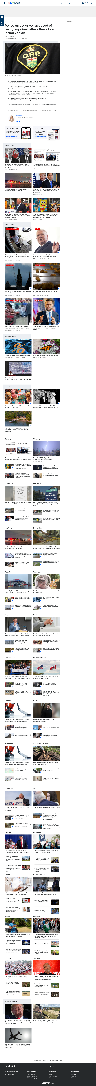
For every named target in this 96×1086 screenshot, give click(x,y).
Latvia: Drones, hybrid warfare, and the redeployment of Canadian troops (45, 1021)
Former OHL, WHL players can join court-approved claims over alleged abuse (17, 720)
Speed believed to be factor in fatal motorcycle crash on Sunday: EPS (51, 563)
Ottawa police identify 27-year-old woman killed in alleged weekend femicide (51, 512)
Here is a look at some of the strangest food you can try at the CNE (18, 406)
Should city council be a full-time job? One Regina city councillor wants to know (22, 650)
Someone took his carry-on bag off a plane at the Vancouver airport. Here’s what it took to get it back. (18, 1046)
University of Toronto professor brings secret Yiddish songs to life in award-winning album (18, 379)
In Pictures (45, 3)
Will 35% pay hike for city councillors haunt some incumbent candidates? (21, 727)
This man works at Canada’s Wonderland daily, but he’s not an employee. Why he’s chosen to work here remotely (45, 215)
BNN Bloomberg (53, 1076)
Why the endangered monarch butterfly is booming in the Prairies (45, 356)
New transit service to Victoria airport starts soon (51, 769)
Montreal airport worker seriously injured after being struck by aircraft (17, 189)
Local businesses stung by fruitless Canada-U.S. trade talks (46, 591)
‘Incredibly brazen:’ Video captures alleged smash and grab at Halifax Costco (18, 591)
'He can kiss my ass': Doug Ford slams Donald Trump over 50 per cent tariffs (44, 255)
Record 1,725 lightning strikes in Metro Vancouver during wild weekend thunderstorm (44, 459)
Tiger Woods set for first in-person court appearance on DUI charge (18, 935)
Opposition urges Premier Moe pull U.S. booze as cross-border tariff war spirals (17, 634)
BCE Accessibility (9, 1074)
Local (24, 3)
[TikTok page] (9, 1066)
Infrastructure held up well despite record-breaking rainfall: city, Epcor (50, 555)
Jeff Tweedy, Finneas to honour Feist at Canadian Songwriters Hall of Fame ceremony (46, 894)
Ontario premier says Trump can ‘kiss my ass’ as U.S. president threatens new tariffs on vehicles (18, 809)
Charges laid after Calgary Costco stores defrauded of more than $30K (22, 817)
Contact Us (45, 1060)
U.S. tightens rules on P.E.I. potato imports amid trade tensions (45, 292)
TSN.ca (51, 1078)
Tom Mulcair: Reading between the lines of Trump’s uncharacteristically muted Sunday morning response (18, 1022)
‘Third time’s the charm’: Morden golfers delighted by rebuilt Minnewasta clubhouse (51, 607)
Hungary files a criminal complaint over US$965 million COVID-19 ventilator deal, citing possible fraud (51, 826)
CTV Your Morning (56, 3)
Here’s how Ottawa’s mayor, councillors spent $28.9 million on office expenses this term (45, 504)
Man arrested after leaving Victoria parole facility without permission (51, 778)
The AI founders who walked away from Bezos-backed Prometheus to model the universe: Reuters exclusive (46, 978)
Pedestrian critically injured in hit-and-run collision (23, 509)
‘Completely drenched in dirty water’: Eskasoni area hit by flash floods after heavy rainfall (23, 599)
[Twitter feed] (6, 1066)
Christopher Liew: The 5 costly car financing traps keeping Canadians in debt (18, 356)
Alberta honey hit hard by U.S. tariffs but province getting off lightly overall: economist (46, 547)
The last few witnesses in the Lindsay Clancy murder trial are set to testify (46, 808)
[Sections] (4, 2)
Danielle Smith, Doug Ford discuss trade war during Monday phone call (22, 518)
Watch (38, 3)
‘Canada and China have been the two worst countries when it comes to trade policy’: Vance (46, 328)
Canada (31, 3)
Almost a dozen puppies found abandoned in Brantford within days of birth (51, 642)
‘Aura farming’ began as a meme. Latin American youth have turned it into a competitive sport (46, 936)
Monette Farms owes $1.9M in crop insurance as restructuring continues (22, 642)
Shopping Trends (69, 3)
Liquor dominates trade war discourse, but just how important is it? (22, 684)
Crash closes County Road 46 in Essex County (22, 769)
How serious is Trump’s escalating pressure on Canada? (18, 292)
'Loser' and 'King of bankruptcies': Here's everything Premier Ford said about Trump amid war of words (18, 215)
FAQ (50, 1060)
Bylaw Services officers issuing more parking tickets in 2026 (51, 519)
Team (60, 1060)
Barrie (7, 21)
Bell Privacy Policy (31, 1074)
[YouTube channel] (12, 1066)
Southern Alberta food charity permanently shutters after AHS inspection (18, 503)
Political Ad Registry (32, 1078)
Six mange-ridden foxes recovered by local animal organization (50, 735)
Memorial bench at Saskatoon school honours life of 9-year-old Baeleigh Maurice (17, 677)
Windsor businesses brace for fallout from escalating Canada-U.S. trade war (23, 778)
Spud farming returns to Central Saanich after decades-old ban (45, 763)
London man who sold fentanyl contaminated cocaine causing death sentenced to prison (23, 735)
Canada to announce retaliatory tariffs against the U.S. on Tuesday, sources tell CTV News (17, 166)
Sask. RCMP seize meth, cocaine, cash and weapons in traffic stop (23, 692)
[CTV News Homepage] (14, 3)
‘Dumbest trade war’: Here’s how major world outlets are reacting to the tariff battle (46, 165)
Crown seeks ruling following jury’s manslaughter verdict (43, 720)
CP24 (50, 1074)
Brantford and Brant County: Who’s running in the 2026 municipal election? (46, 634)
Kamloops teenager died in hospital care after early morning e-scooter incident (50, 467)
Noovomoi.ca (74, 1076)
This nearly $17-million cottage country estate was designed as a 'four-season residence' (16, 429)
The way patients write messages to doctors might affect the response (17, 893)
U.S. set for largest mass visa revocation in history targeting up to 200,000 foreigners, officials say (46, 190)
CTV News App (37, 1060)
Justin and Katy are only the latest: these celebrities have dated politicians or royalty (46, 406)
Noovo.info (73, 1074)
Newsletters (55, 1060)
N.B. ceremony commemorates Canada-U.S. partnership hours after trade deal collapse (23, 607)
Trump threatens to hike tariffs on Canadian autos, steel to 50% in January (18, 851)
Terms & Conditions (32, 1076)
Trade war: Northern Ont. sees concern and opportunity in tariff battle (46, 677)
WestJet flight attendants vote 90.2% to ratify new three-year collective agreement (46, 852)
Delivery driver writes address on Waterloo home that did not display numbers (51, 650)
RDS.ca (72, 1078)
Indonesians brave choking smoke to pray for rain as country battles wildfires (18, 977)
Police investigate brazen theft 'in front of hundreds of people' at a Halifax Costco (17, 327)
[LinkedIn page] (15, 1066)
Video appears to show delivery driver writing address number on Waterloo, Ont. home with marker (17, 256)
